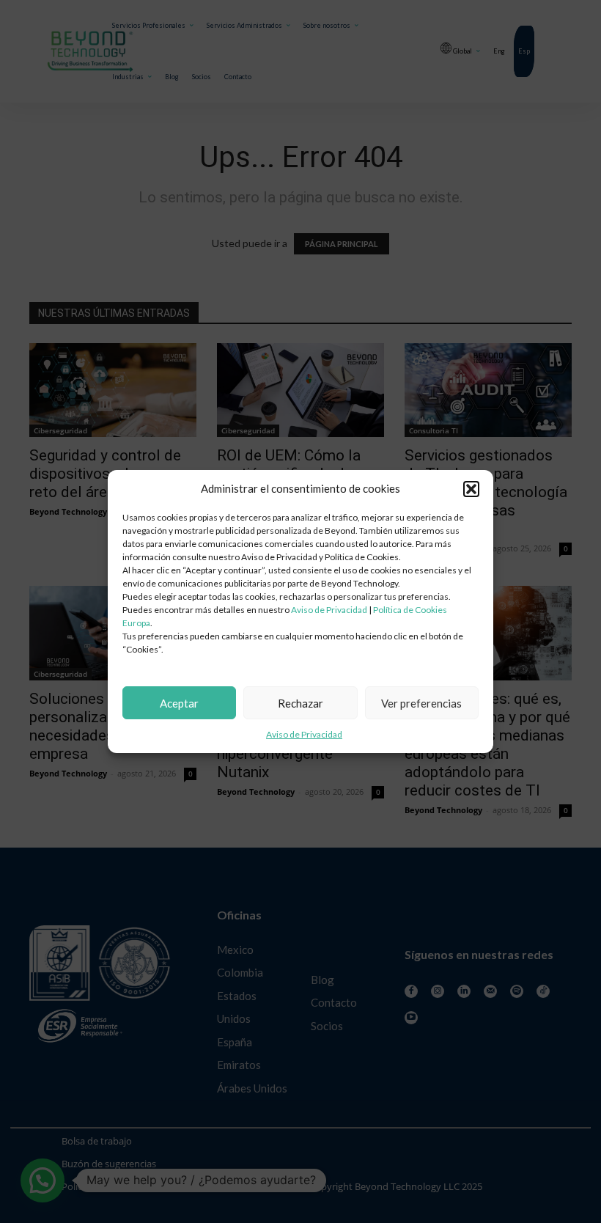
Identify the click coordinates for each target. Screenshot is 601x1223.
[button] (471, 489)
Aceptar (179, 703)
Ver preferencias (421, 703)
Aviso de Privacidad (329, 609)
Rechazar (300, 703)
